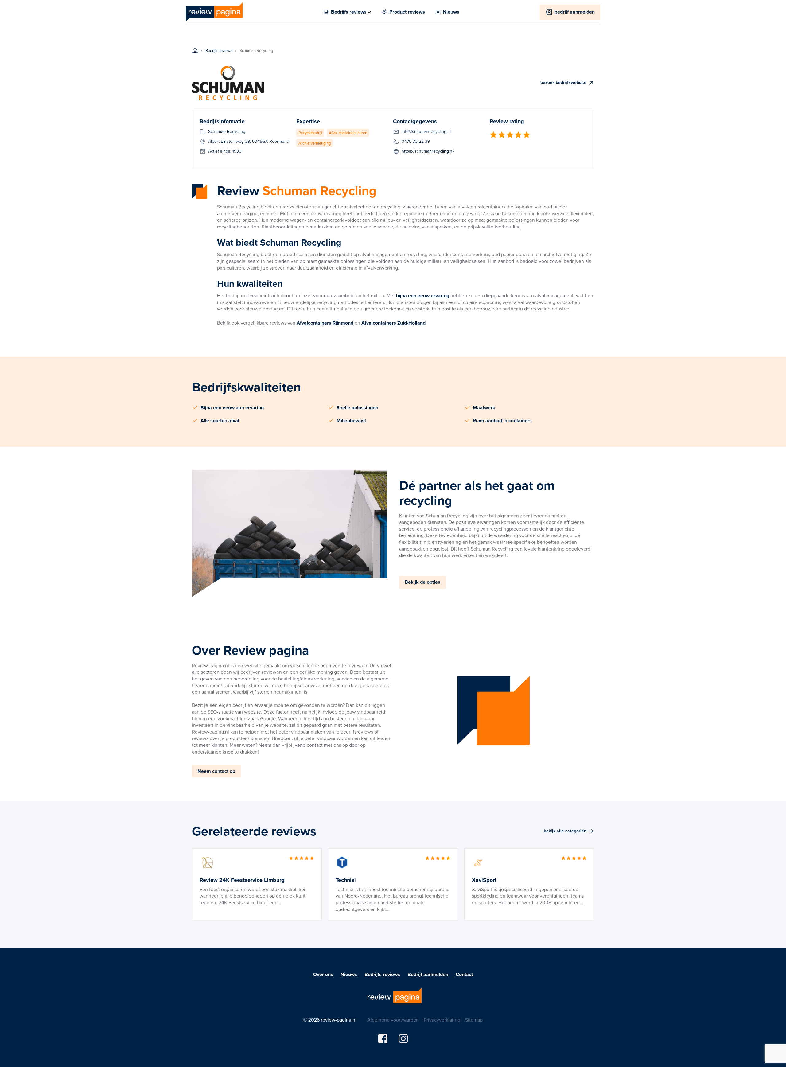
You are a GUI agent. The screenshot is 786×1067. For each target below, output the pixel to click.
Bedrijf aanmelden (427, 974)
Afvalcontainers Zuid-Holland (393, 322)
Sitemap (474, 1020)
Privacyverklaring (442, 1020)
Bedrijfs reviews (382, 974)
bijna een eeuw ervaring (422, 295)
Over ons (323, 974)
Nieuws (348, 974)
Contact (464, 974)
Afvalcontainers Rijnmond (325, 322)
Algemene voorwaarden (393, 1020)
